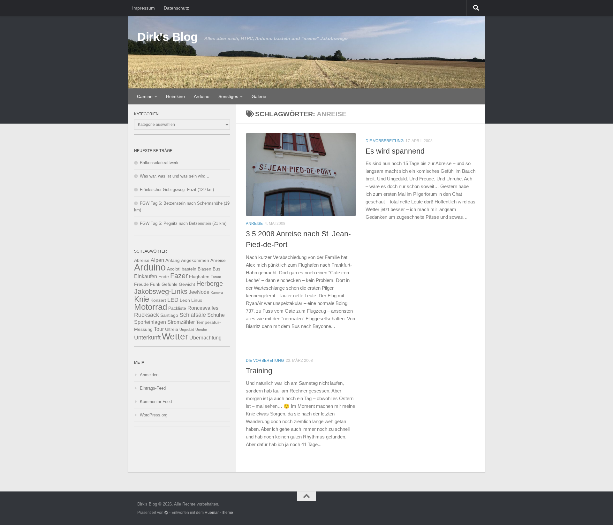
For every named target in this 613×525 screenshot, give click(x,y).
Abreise (141, 260)
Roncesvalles (202, 308)
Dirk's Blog (167, 36)
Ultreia (171, 329)
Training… (263, 371)
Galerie (259, 96)
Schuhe (216, 315)
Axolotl (173, 269)
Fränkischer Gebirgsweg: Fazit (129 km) (177, 189)
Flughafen (199, 276)
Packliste (177, 308)
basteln (189, 269)
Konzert (158, 300)
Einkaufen (145, 276)
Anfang (172, 260)
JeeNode (199, 292)
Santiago (169, 315)
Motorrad (150, 307)
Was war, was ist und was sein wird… (174, 176)
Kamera (217, 292)
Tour (159, 329)
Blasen (204, 269)
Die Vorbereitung (385, 141)
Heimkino (175, 96)
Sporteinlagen (150, 322)
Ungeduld (186, 329)
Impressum (143, 8)
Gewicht (187, 284)
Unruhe (201, 329)
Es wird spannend (395, 151)
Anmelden (149, 374)
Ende (163, 276)
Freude (141, 284)
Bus (216, 269)
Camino (145, 96)
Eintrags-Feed (153, 388)
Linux (196, 300)
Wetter (175, 336)
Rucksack (146, 315)
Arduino (201, 96)
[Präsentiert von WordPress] (166, 512)
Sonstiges (228, 96)
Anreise (254, 223)
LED (172, 300)
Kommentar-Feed (156, 401)
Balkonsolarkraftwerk (159, 162)
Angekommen (195, 260)
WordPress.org (153, 415)
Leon (185, 300)
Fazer (179, 276)
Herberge (209, 283)
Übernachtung (205, 337)
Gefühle (170, 284)
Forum (216, 277)
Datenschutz (176, 8)
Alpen (157, 260)
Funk (155, 284)
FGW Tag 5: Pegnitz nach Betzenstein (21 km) (183, 223)
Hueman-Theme (219, 512)
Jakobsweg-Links (160, 291)
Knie (141, 299)
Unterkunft (147, 337)
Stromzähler (181, 322)
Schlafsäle (192, 315)
